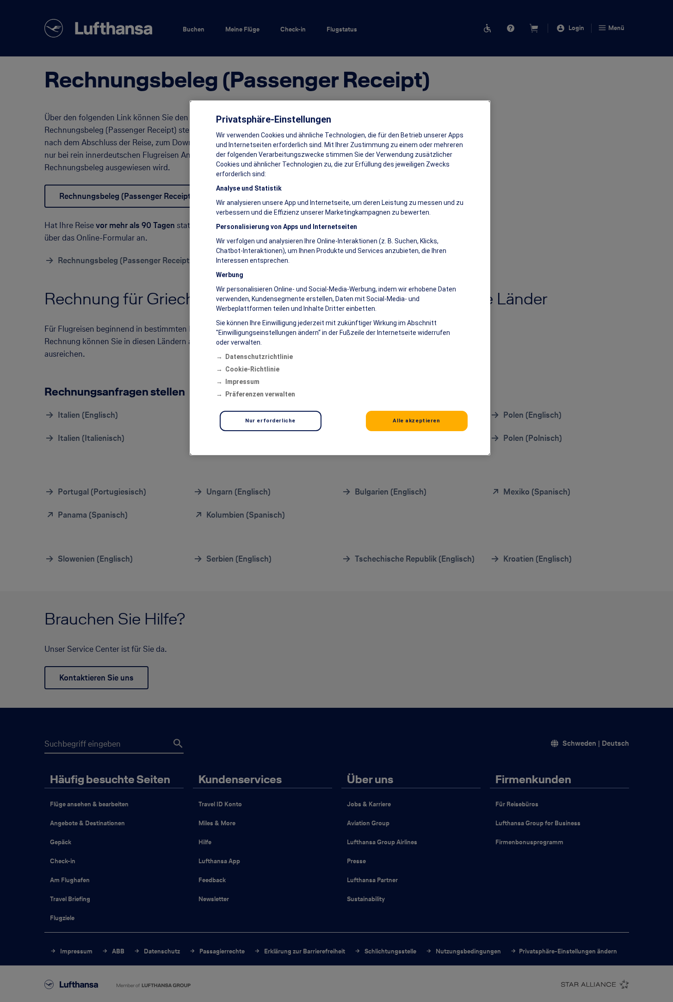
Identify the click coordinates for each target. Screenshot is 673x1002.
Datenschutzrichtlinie (259, 356)
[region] (340, 277)
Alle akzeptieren (416, 420)
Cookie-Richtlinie (252, 369)
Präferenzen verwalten (260, 394)
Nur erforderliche (270, 420)
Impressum (242, 381)
